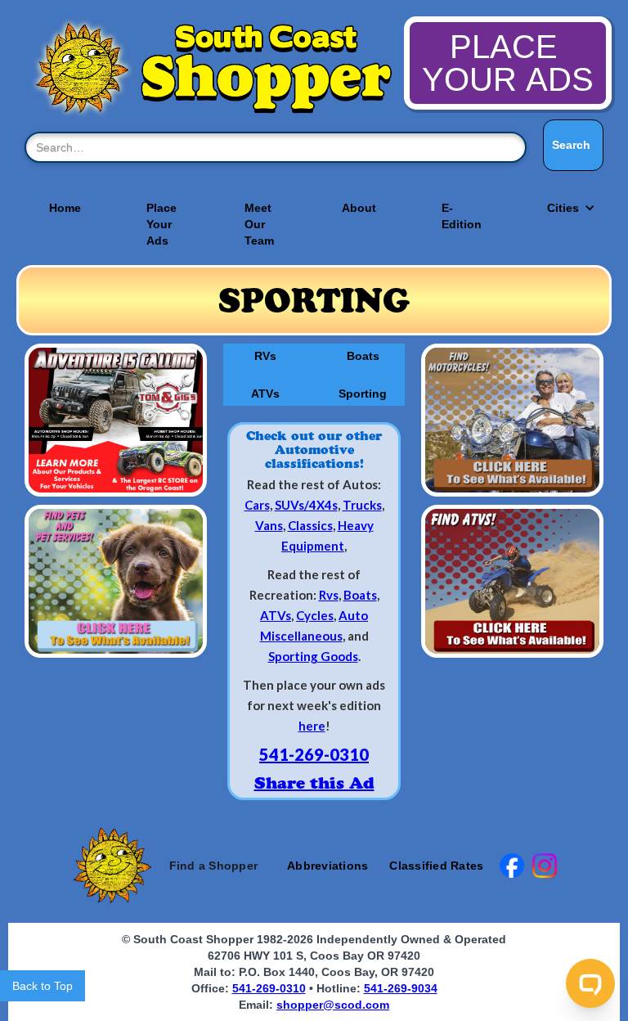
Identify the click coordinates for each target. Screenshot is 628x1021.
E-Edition (462, 216)
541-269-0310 (314, 754)
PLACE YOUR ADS (508, 63)
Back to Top (42, 985)
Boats (363, 355)
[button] (563, 207)
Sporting (363, 393)
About (359, 207)
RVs (265, 355)
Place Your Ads (161, 224)
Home (65, 207)
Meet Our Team (259, 224)
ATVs (265, 393)
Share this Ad (314, 783)
